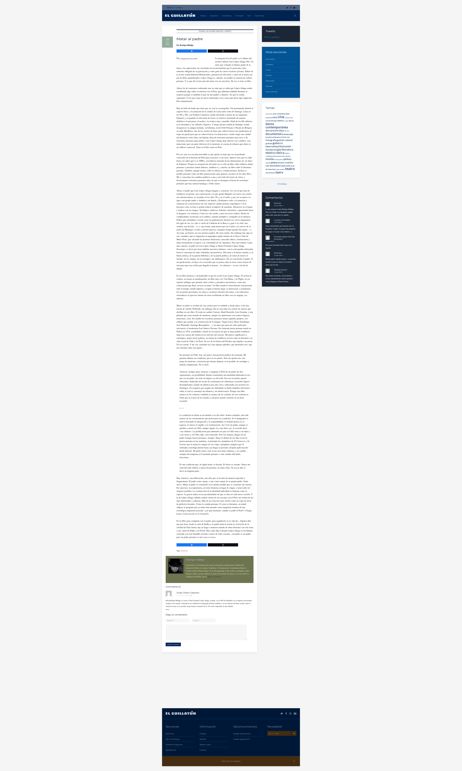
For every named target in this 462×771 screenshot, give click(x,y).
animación (269, 114)
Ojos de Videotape (173, 739)
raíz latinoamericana (275, 165)
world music (270, 173)
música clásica (275, 152)
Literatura (214, 16)
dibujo (281, 130)
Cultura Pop (259, 16)
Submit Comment (173, 644)
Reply (167, 609)
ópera (279, 172)
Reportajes (270, 81)
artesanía (269, 117)
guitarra (278, 143)
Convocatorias (271, 91)
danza (291, 120)
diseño (287, 131)
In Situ (268, 70)
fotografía (271, 140)
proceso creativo (284, 162)
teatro (290, 168)
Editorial (170, 7)
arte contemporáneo (281, 113)
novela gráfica (278, 159)
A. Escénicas (226, 16)
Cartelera (269, 64)
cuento (280, 120)
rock (288, 165)
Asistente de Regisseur (174, 744)
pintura (287, 159)
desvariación (272, 130)
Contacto (179, 7)
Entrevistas (270, 59)
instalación (271, 149)
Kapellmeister (171, 750)
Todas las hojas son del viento (215, 31)
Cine (249, 16)
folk (288, 137)
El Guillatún (282, 183)
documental (273, 134)
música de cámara (283, 156)
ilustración (285, 146)
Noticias (269, 86)
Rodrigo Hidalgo (186, 45)
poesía (268, 163)
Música (203, 16)
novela (270, 159)
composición (289, 117)
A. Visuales (239, 16)
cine (281, 117)
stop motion (280, 169)
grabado (269, 143)
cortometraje (271, 120)
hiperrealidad (272, 146)
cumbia (286, 121)
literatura (184, 550)
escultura (269, 137)
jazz (279, 149)
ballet (274, 117)
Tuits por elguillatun (271, 37)
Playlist (269, 75)
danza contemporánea (277, 125)
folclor (284, 137)
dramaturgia (287, 134)
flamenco (277, 137)
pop (273, 162)
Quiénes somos (205, 744)
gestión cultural (284, 140)
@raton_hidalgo (214, 577)
